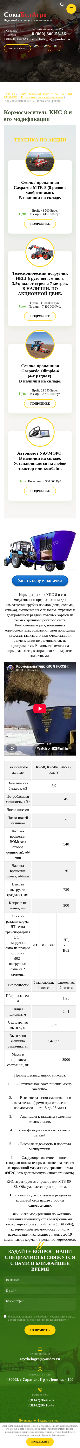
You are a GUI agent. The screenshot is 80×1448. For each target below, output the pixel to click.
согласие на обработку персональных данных (48, 1316)
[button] (17, 48)
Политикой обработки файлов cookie (47, 1435)
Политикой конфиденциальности (47, 1319)
